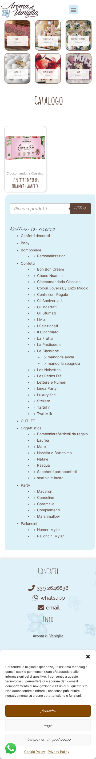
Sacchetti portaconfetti (57, 472)
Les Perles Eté (49, 376)
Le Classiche (48, 351)
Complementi (48, 510)
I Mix (41, 319)
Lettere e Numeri (51, 382)
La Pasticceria (49, 344)
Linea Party (47, 388)
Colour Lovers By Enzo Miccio (62, 288)
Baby (25, 243)
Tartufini (44, 407)
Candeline (45, 497)
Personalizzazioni (51, 256)
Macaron (44, 491)
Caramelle (45, 504)
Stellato (43, 401)
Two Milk (44, 414)
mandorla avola (61, 357)
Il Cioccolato (47, 332)
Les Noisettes (49, 370)
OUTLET (28, 421)
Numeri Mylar (48, 530)
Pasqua (43, 465)
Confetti (28, 263)
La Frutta (45, 338)
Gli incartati (47, 307)
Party (25, 485)
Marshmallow (48, 516)
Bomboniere (31, 250)
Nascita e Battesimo (54, 453)
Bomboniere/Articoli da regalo (62, 434)
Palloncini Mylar (50, 536)
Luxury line (46, 395)
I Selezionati (47, 326)
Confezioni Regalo (52, 294)
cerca (80, 208)
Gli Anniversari (49, 300)
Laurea (43, 440)
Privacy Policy (58, 752)
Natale (42, 459)
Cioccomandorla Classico (59, 282)
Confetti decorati (35, 236)
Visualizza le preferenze (48, 740)
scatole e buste (50, 478)
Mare (41, 447)
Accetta (48, 711)
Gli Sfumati (46, 313)
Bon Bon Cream (50, 269)
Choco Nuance (50, 275)
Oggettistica (31, 428)
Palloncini (29, 523)
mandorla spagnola (64, 363)
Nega (48, 725)
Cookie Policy (34, 752)
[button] (88, 656)
